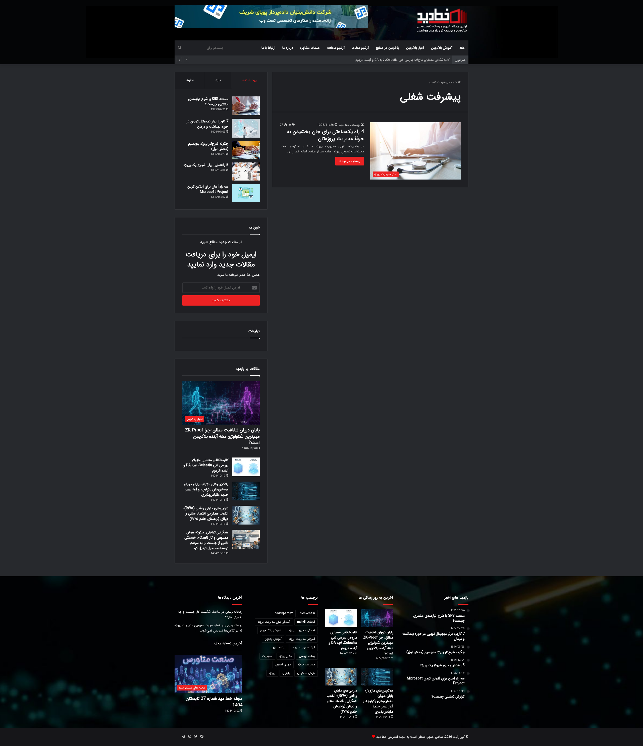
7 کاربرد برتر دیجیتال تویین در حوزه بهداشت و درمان (207, 124)
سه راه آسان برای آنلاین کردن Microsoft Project (207, 189)
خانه (462, 47)
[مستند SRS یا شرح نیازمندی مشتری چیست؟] (246, 105)
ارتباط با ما (268, 47)
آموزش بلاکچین (441, 47)
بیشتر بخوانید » (349, 161)
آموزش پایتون (273, 639)
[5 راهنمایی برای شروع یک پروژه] (246, 171)
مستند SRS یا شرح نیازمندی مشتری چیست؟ (208, 101)
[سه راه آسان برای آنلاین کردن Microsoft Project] (246, 193)
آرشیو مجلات (336, 47)
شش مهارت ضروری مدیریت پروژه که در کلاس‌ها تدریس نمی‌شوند (208, 628)
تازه (218, 80)
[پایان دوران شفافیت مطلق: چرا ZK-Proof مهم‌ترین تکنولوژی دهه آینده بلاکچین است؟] (377, 618)
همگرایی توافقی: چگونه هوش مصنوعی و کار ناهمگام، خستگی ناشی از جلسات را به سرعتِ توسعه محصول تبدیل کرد (206, 540)
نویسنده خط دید (349, 125)
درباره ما (287, 47)
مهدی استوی (283, 664)
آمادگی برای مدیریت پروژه (274, 621)
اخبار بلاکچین (415, 47)
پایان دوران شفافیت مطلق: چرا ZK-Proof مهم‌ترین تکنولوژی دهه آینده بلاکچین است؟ (222, 436)
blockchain (307, 613)
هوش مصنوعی (306, 673)
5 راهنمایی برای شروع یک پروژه (206, 165)
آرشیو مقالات (360, 47)
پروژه (272, 673)
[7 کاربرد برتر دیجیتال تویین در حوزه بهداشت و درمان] (246, 128)
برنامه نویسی (307, 656)
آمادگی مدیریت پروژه (302, 630)
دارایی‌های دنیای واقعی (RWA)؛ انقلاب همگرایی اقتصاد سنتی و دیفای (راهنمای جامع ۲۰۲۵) (205, 513)
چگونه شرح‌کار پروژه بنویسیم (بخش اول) (208, 146)
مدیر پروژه (285, 656)
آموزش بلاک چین (271, 630)
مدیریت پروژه (306, 664)
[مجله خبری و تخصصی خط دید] (442, 20)
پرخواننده (249, 80)
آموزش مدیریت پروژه (302, 639)
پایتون (286, 673)
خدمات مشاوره (310, 47)
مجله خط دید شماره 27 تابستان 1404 (214, 701)
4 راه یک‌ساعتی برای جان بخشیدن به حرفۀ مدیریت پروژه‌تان (325, 135)
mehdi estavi (306, 621)
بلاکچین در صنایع (387, 47)
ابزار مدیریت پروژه (303, 647)
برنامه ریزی (278, 647)
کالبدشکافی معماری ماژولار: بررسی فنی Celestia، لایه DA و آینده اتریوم (205, 465)
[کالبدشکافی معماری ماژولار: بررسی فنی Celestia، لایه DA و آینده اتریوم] (246, 466)
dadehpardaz (284, 613)
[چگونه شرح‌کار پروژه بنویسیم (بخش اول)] (246, 150)
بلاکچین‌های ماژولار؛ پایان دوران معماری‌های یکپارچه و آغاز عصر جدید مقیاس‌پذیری (206, 489)
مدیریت (267, 656)
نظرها (189, 80)
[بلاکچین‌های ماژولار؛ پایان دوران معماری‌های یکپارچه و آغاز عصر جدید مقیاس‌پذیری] (246, 491)
